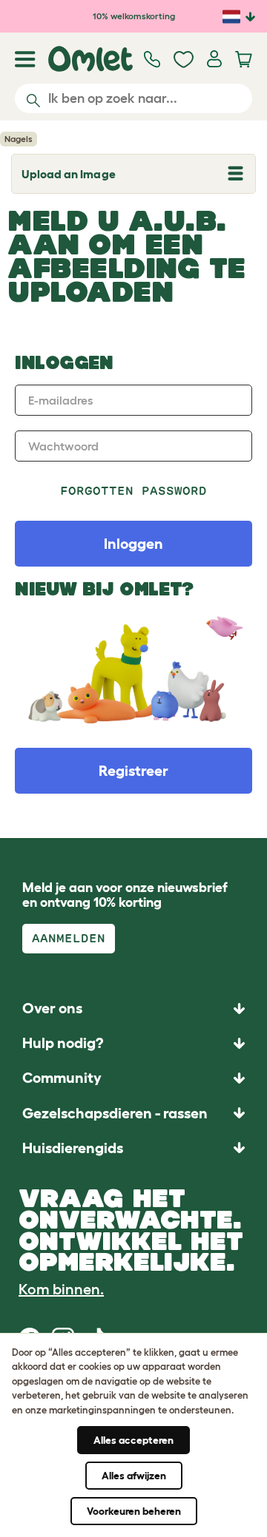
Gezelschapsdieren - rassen (115, 1113)
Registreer (133, 771)
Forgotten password (134, 490)
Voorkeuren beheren (134, 1511)
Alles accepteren (133, 1440)
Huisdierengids (72, 1148)
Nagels (18, 138)
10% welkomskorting (134, 16)
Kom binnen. (61, 1289)
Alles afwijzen (134, 1476)
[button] (133, 1147)
